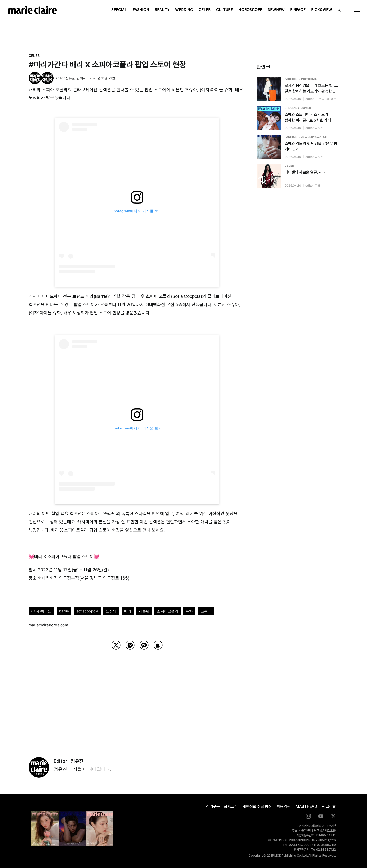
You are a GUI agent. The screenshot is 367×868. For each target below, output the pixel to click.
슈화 (189, 611)
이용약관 (284, 806)
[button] (339, 10)
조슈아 (205, 611)
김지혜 (81, 78)
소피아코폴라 (167, 611)
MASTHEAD (306, 806)
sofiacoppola (87, 611)
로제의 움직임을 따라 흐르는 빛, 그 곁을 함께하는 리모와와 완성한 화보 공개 (311, 88)
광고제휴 (329, 806)
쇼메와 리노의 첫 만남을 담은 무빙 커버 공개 (311, 146)
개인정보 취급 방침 (257, 806)
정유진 (70, 78)
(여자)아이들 (41, 611)
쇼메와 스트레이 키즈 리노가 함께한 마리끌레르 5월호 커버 (308, 117)
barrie (64, 611)
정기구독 (213, 806)
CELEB (34, 55)
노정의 (111, 611)
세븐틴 (144, 611)
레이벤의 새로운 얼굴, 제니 (305, 172)
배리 (127, 611)
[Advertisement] (137, 697)
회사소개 (230, 806)
